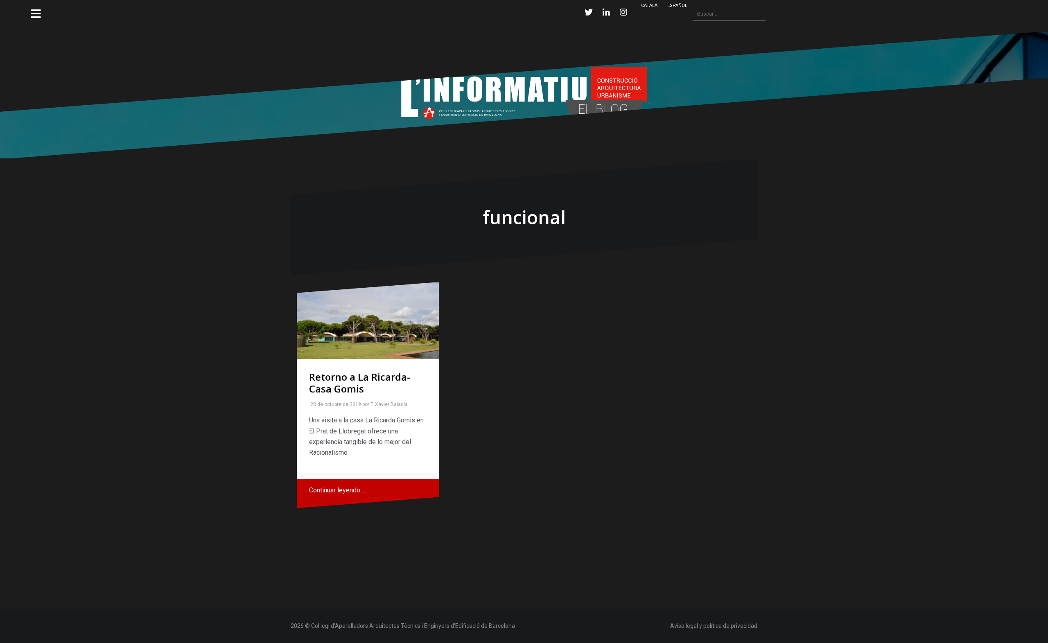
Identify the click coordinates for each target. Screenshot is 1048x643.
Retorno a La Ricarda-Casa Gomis (359, 382)
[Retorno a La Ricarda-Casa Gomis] (368, 320)
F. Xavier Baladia (387, 404)
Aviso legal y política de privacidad (713, 626)
